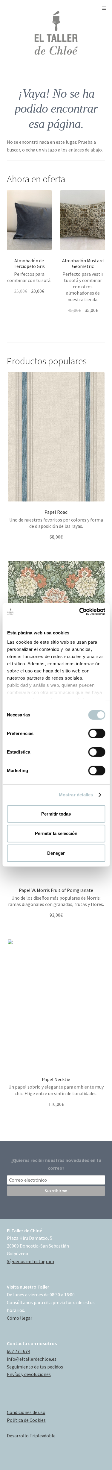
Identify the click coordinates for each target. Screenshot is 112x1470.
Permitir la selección (56, 833)
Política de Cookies (26, 1420)
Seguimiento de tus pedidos (35, 1367)
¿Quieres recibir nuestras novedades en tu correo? (56, 1164)
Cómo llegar (19, 1318)
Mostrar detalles (76, 794)
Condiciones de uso (26, 1412)
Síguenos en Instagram (30, 1261)
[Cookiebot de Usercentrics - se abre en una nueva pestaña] (79, 612)
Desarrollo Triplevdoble (31, 1436)
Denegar (56, 853)
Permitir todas (56, 813)
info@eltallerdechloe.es (31, 1359)
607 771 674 (18, 1351)
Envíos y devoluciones (29, 1374)
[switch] (96, 733)
